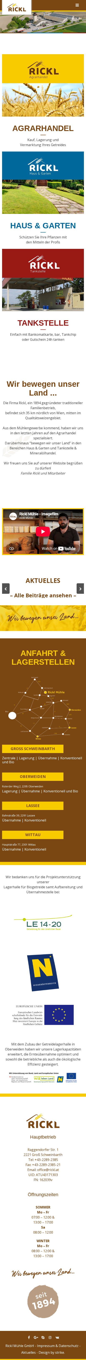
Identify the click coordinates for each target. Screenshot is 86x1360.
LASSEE (33, 805)
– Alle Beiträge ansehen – (43, 595)
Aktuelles (28, 1352)
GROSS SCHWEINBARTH (33, 748)
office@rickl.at (48, 1169)
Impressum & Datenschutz (57, 1345)
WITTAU (32, 834)
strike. (60, 1352)
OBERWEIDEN (33, 776)
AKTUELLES (43, 580)
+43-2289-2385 (46, 1159)
